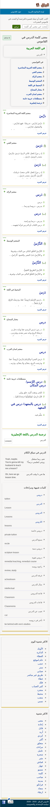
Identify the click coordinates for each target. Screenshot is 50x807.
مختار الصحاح (36, 90)
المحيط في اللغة (35, 85)
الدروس (38, 513)
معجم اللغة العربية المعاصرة (30, 68)
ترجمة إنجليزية (36, 103)
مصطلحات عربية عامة (32, 98)
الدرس (39, 504)
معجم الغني (37, 72)
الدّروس (38, 522)
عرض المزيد (41, 133)
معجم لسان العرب (34, 94)
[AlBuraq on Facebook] (4, 803)
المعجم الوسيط (35, 81)
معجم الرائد (37, 76)
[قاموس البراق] (42, 5)
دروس (39, 495)
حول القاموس (16, 12)
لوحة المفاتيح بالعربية (36, 12)
